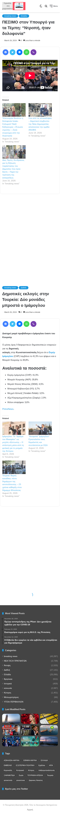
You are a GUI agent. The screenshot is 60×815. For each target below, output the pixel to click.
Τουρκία (50, 775)
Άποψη (7, 665)
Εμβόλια (41, 765)
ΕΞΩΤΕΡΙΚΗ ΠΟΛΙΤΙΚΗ (25, 765)
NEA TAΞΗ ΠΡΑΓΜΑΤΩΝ (15, 661)
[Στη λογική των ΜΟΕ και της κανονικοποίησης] (30, 741)
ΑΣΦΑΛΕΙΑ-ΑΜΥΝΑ (11, 760)
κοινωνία (8, 688)
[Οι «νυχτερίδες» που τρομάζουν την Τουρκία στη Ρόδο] (49, 741)
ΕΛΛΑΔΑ (44, 760)
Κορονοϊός (8, 770)
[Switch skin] (40, 7)
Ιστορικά (8, 684)
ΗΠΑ (51, 765)
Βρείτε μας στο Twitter (16, 789)
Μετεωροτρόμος (11, 697)
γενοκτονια (20, 780)
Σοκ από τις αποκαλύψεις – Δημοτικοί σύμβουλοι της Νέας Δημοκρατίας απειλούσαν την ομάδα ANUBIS (40, 124)
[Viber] (33, 52)
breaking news (10, 16)
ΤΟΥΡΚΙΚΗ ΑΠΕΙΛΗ (35, 775)
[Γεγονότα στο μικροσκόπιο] (13, 6)
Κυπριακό (20, 770)
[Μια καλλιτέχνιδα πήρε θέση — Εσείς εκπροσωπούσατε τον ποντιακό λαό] (30, 719)
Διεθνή (7, 670)
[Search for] (46, 7)
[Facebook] (5, 52)
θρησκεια (8, 679)
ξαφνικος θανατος (36, 780)
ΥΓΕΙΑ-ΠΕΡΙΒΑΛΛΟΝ (13, 702)
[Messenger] (19, 52)
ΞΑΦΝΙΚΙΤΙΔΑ (9, 775)
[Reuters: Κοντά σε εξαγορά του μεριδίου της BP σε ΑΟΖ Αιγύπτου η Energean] (49, 730)
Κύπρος (7, 693)
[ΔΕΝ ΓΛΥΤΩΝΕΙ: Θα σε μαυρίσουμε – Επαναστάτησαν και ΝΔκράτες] (11, 730)
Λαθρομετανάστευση (46, 770)
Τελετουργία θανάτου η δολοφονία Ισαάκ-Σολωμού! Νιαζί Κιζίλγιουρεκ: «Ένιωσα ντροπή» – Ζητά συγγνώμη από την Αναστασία (12, 127)
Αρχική (30, 810)
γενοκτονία (8, 780)
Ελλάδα (24, 16)
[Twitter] (12, 52)
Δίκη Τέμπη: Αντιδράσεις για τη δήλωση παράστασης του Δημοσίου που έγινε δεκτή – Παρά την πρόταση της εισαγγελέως (13, 169)
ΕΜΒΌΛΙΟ (8, 765)
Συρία (21, 775)
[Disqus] (30, 236)
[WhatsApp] (26, 52)
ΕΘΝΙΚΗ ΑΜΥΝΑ (30, 760)
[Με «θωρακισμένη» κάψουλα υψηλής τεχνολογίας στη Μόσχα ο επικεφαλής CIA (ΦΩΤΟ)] (30, 730)
